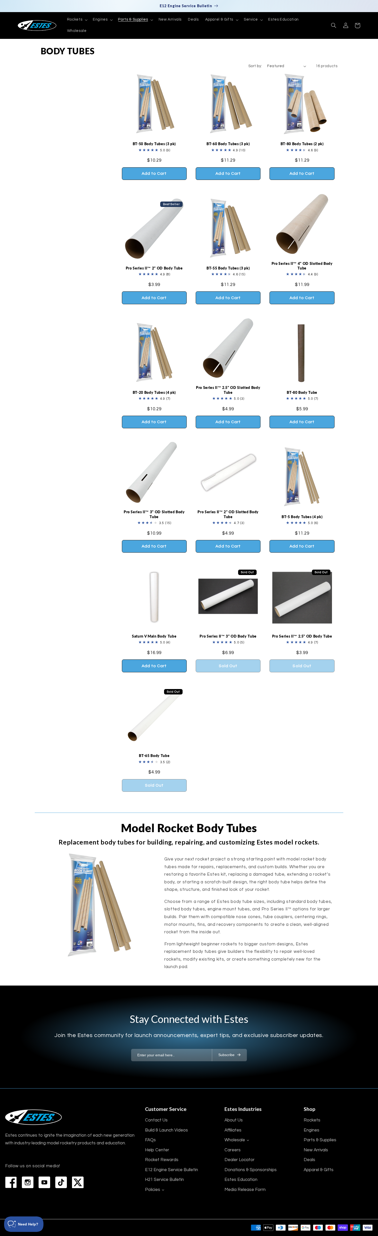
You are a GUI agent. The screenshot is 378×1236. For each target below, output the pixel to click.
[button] (76, 19)
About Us (233, 1120)
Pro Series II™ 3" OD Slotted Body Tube (154, 514)
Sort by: (255, 66)
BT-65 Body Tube (154, 755)
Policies (152, 1189)
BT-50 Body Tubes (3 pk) (154, 144)
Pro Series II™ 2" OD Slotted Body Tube (228, 514)
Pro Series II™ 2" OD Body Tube (154, 268)
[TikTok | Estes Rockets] (61, 1182)
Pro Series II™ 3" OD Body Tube (228, 636)
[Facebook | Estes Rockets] (11, 1182)
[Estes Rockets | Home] (33, 1117)
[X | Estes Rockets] (78, 1182)
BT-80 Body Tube (302, 392)
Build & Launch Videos (166, 1130)
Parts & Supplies (320, 1140)
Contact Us (156, 1120)
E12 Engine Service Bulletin (171, 1170)
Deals (309, 1159)
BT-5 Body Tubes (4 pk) (302, 517)
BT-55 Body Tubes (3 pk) (228, 268)
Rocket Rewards (161, 1159)
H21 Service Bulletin (164, 1179)
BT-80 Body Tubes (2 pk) (302, 144)
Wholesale (234, 1140)
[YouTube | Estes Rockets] (44, 1182)
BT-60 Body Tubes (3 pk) (228, 144)
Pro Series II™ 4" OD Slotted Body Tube (302, 265)
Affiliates (232, 1130)
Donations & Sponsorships (250, 1170)
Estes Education (240, 1179)
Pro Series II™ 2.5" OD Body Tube (302, 636)
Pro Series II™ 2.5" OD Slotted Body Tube (228, 389)
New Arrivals (316, 1150)
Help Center (157, 1150)
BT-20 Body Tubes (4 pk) (154, 392)
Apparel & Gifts (319, 1170)
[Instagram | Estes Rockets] (27, 1182)
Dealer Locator (239, 1159)
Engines (311, 1130)
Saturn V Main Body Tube (154, 636)
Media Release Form (245, 1189)
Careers (232, 1150)
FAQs (150, 1140)
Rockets (312, 1120)
